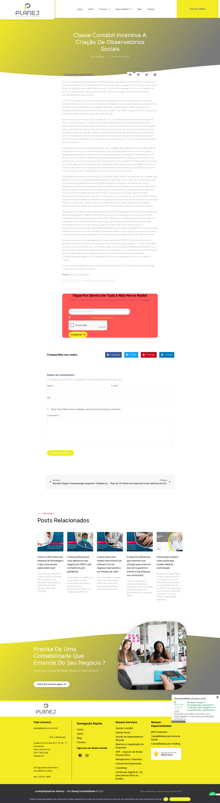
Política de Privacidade (180, 799)
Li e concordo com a (92, 317)
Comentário (53, 415)
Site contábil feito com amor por (155, 791)
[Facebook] (80, 755)
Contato (150, 9)
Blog (139, 9)
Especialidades (122, 9)
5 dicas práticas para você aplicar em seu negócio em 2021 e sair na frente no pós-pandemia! (79, 564)
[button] (130, 75)
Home (79, 9)
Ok (166, 799)
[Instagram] (87, 755)
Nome (50, 385)
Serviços (103, 9)
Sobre (91, 9)
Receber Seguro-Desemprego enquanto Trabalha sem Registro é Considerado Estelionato (201, 706)
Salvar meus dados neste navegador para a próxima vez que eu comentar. (86, 409)
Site (49, 397)
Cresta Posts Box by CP (178, 722)
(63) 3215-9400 (41, 737)
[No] (214, 800)
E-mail (114, 385)
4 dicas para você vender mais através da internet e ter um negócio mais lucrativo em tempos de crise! (109, 564)
